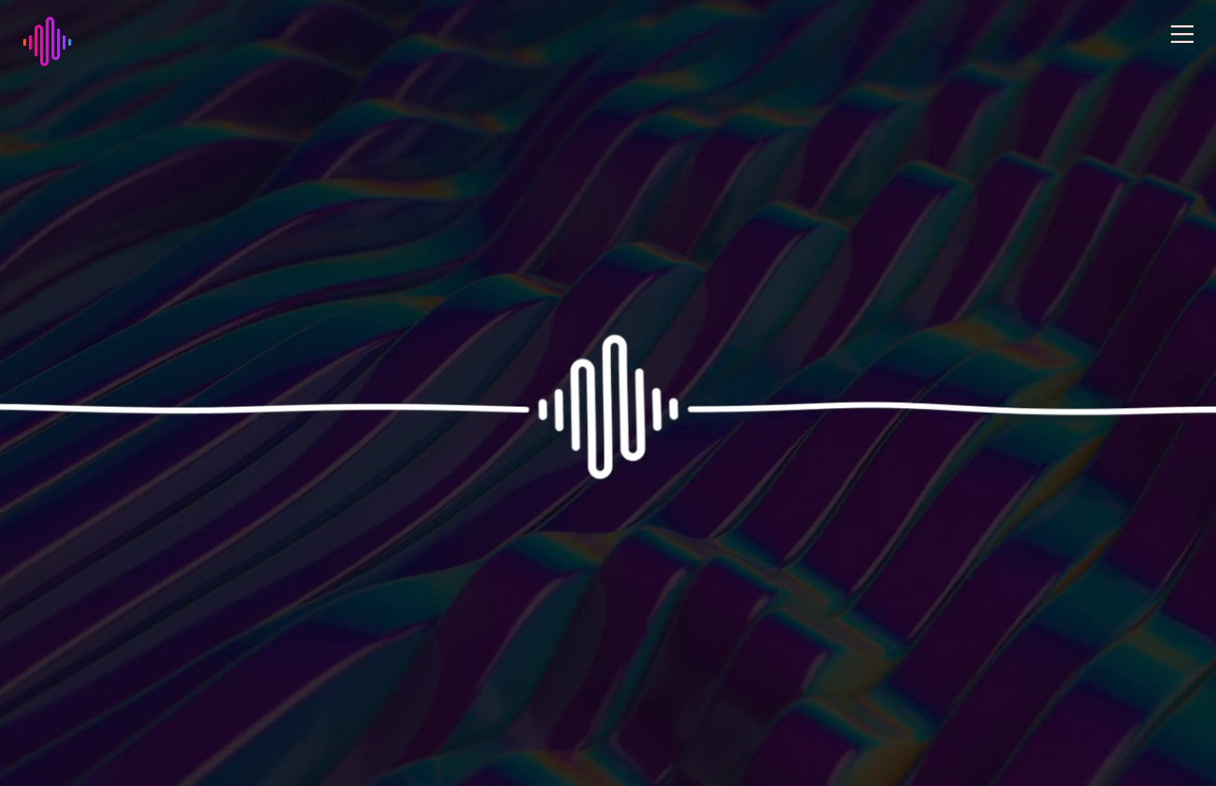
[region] (608, 393)
